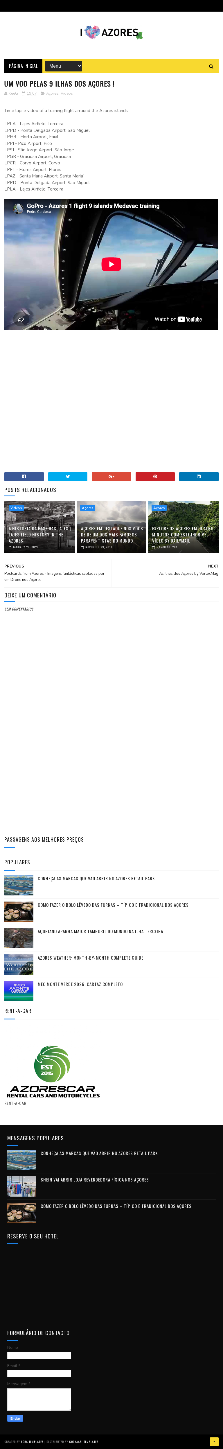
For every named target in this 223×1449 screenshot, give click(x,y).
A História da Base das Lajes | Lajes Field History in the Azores (40, 534)
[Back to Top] (214, 1441)
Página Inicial (23, 65)
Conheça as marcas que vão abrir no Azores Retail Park (96, 878)
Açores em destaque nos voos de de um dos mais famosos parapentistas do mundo (112, 534)
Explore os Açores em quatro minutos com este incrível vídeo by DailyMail (182, 534)
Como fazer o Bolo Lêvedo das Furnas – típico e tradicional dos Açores (113, 905)
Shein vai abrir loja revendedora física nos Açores (95, 1179)
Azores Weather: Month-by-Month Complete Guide (90, 957)
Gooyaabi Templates (83, 1441)
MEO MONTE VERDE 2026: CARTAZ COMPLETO (80, 984)
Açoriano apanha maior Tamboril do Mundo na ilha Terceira (100, 931)
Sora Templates (32, 1441)
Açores (52, 93)
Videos (67, 93)
